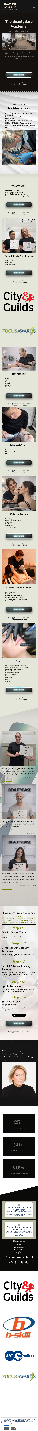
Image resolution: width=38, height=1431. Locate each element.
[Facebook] (11, 1262)
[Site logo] (10, 7)
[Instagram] (16, 1262)
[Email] (21, 1262)
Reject (13, 1428)
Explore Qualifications (19, 1015)
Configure (6, 1425)
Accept (6, 1428)
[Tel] (27, 1262)
